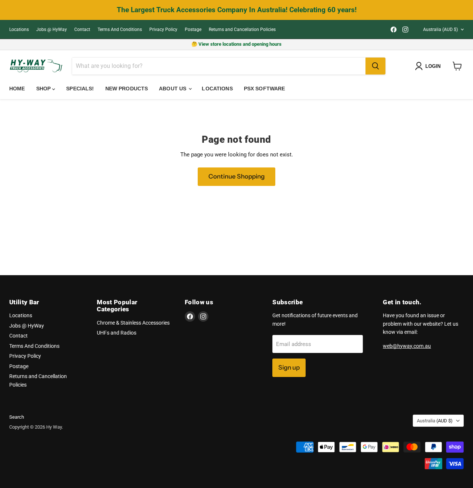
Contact (82, 29)
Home (17, 88)
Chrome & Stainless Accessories (133, 323)
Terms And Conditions (120, 29)
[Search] (375, 66)
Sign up (289, 367)
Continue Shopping (236, 176)
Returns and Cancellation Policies (242, 29)
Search (16, 417)
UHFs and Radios (116, 333)
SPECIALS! (80, 88)
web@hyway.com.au (407, 346)
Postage (193, 29)
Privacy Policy (163, 29)
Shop (44, 88)
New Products (126, 88)
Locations (19, 29)
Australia (440, 29)
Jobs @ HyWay (51, 29)
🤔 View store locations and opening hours (236, 44)
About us (173, 88)
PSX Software (264, 88)
